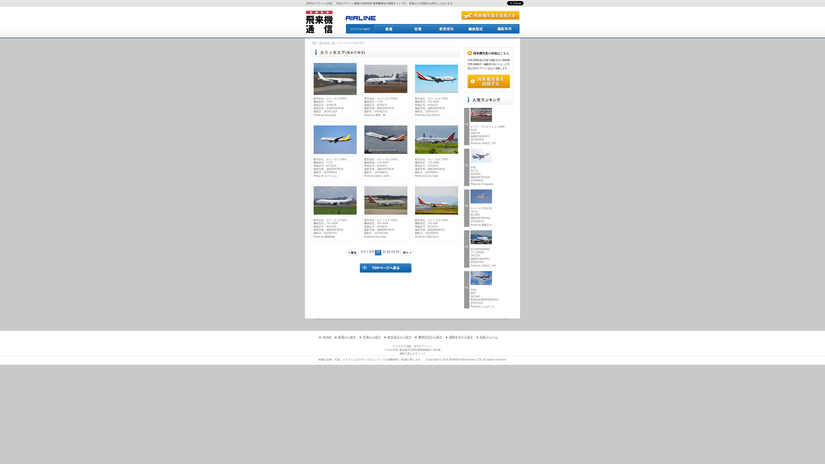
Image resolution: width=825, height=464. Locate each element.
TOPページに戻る (385, 268)
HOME (327, 337)
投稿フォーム (489, 337)
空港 (418, 29)
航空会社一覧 (327, 42)
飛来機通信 (319, 22)
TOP (314, 42)
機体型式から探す (430, 337)
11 (384, 251)
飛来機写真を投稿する (488, 81)
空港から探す (372, 337)
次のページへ (406, 252)
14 (397, 251)
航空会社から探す (400, 337)
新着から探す (347, 337)
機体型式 (475, 29)
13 (393, 251)
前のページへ (352, 252)
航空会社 (446, 29)
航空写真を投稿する (490, 15)
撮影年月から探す (461, 337)
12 (388, 251)
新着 (389, 29)
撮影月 (505, 29)
